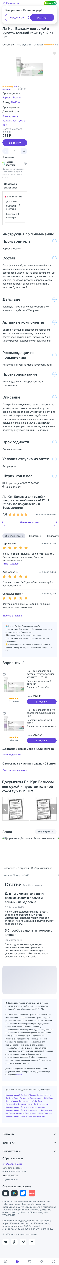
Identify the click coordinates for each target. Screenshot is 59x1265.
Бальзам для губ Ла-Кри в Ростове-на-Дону (25, 1116)
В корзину (42, 701)
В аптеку (10, 214)
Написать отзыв (29, 522)
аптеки (19, 1074)
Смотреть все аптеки (14, 770)
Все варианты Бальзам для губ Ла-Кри (14, 120)
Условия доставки (11, 754)
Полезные (35, 535)
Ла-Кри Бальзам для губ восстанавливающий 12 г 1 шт (41, 712)
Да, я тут (42, 17)
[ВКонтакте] (5, 1242)
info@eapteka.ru (12, 1163)
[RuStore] (23, 1193)
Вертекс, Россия (11, 97)
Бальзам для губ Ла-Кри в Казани (33, 1104)
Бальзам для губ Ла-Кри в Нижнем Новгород (25, 1107)
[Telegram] (23, 1242)
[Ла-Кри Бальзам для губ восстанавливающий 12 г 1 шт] (13, 723)
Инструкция (24, 44)
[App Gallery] (32, 1193)
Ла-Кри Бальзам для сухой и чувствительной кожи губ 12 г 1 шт (40, 673)
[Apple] (5, 1193)
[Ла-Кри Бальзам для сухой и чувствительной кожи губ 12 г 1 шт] (13, 684)
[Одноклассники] (14, 1242)
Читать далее (10, 563)
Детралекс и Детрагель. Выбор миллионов (27, 868)
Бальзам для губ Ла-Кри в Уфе (38, 1113)
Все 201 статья (31, 885)
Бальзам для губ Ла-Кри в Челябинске (22, 1110)
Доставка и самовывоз (11, 185)
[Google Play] (14, 1193)
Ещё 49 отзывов (12, 615)
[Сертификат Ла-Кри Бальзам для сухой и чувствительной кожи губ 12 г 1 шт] (16, 808)
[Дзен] (32, 1242)
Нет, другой (17, 17)
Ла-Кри (15, 102)
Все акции (44, 831)
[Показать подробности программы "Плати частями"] (25, 163)
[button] (11, 3)
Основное (8, 44)
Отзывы (46, 44)
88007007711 (10, 1175)
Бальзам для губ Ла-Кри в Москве (20, 1095)
